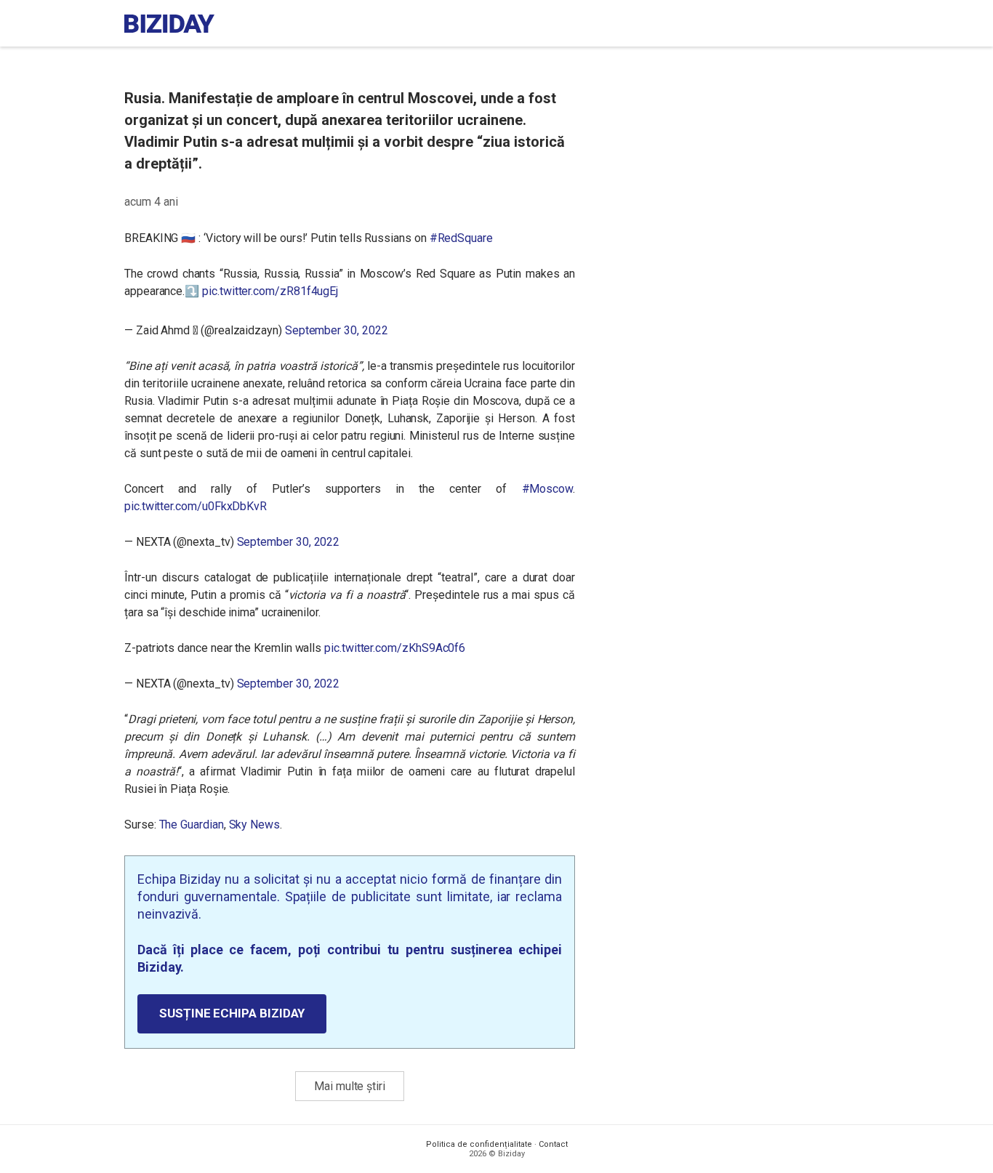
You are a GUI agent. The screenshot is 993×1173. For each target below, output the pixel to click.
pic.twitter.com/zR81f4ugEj (270, 291)
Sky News (254, 824)
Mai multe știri (349, 1086)
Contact (553, 1144)
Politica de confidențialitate (479, 1144)
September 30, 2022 (336, 330)
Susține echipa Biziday (232, 1013)
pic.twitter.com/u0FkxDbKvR (195, 506)
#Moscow (548, 489)
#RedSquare (461, 238)
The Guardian (191, 824)
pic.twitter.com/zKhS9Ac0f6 (394, 648)
